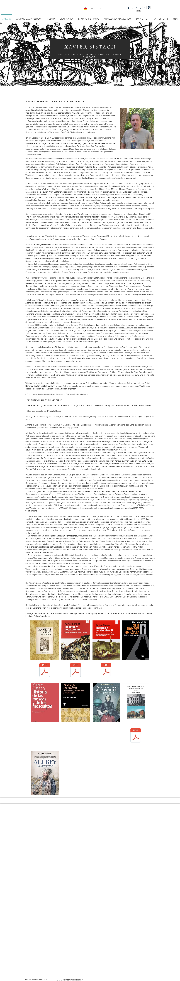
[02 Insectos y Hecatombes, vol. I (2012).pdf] (75, 670)
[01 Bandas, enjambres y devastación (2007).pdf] (45, 670)
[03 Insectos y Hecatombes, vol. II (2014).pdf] (106, 670)
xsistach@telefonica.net (73, 979)
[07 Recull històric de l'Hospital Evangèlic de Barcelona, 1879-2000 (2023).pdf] (136, 736)
